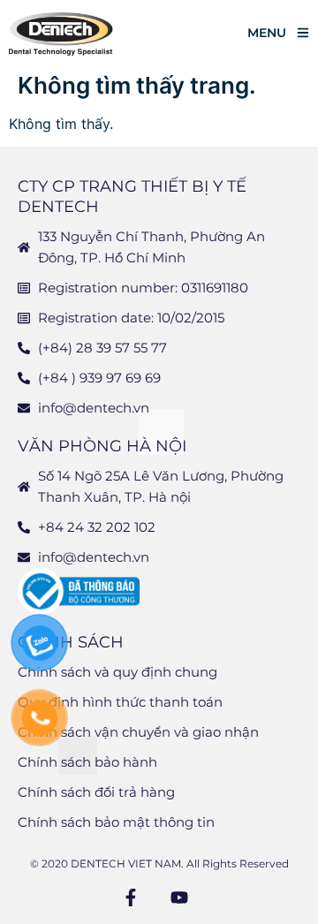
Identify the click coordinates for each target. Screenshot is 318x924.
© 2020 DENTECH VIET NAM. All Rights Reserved (159, 863)
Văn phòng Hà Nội (102, 446)
